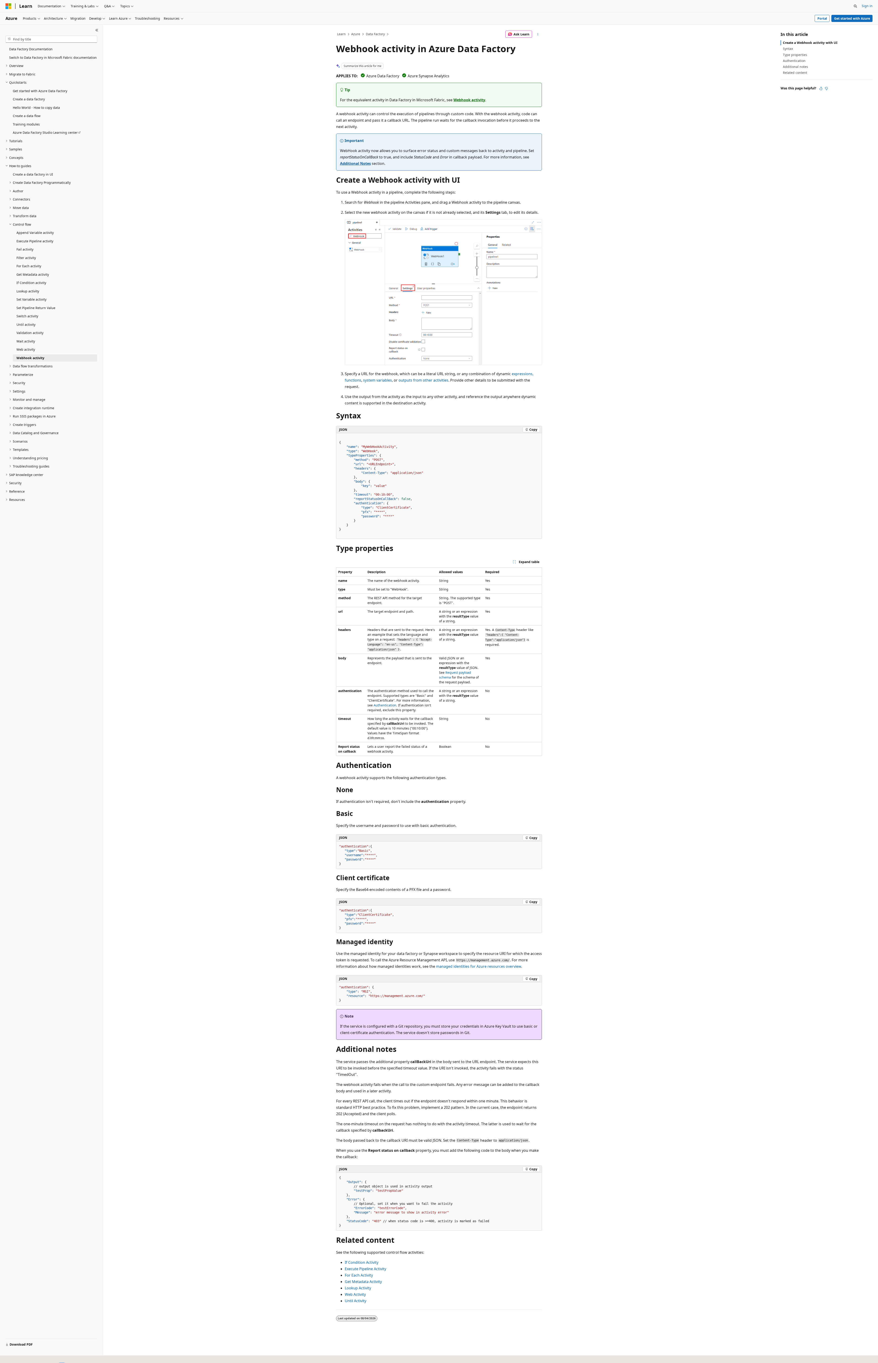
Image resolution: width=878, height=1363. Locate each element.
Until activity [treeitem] (25, 324)
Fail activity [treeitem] (24, 249)
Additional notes (795, 66)
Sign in (867, 6)
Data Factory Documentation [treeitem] (31, 49)
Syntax (788, 48)
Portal (822, 18)
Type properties (795, 55)
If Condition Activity (361, 1262)
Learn (341, 34)
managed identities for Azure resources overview (478, 966)
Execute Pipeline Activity (365, 1268)
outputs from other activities (423, 380)
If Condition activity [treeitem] (31, 283)
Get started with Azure (852, 18)
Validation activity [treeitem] (29, 333)
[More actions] (538, 34)
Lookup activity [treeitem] (27, 291)
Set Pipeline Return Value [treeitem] (35, 308)
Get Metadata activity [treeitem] (32, 274)
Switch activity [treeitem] (27, 316)
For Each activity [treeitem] (28, 266)
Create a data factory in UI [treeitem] (33, 174)
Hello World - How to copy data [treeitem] (36, 107)
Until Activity (355, 1300)
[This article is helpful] (821, 88)
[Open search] (855, 6)
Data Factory (375, 34)
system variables (377, 380)
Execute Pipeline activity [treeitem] (34, 241)
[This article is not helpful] (826, 88)
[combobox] (51, 39)
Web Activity (355, 1294)
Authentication (385, 705)
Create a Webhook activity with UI (810, 42)
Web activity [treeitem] (25, 349)
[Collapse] (97, 30)
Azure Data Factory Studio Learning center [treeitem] (45, 132)
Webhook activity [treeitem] (30, 358)
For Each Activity (359, 1275)
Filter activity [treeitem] (26, 258)
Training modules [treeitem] (26, 124)
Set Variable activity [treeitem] (31, 299)
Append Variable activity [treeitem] (35, 232)
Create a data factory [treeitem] (29, 99)
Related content (795, 72)
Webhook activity (469, 99)
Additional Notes (355, 163)
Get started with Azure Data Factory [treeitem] (40, 91)
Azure (355, 34)
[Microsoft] (8, 6)
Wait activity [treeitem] (25, 341)
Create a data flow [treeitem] (26, 116)
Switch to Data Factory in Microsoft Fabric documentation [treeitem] (53, 57)
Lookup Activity (358, 1288)
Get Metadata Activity (363, 1281)
